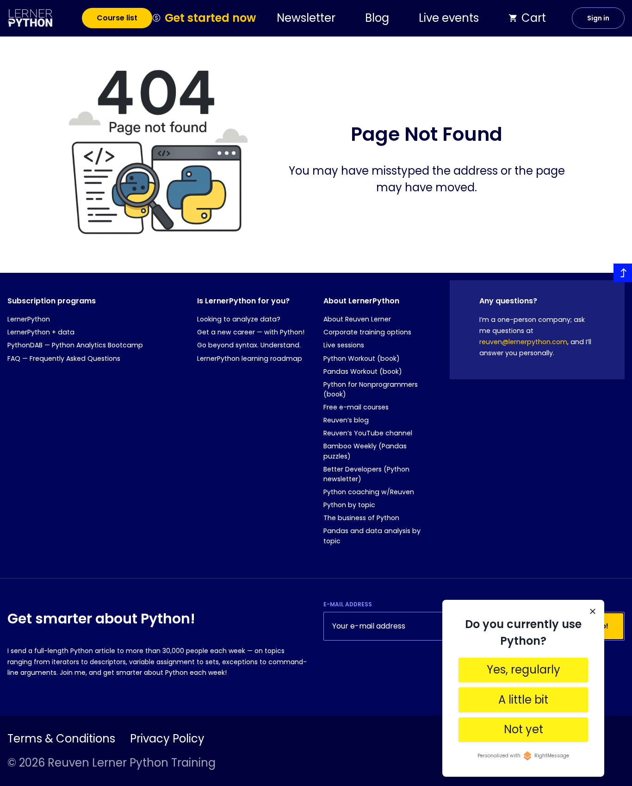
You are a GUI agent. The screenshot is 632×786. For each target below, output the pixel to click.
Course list (117, 18)
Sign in (598, 18)
